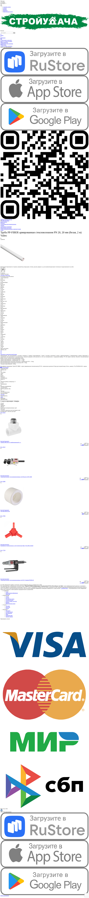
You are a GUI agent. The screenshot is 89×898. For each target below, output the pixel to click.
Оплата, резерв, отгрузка (11, 601)
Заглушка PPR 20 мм (5, 511)
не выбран (3, 2)
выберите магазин (5, 274)
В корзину (86, 445)
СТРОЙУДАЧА (64, 588)
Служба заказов (9, 612)
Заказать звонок (9, 616)
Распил (7, 608)
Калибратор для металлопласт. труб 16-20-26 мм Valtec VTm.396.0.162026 (17, 545)
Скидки (5, 8)
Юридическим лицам (8, 11)
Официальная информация (12, 593)
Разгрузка (8, 607)
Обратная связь (9, 615)
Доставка (8, 606)
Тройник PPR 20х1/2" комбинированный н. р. (11, 442)
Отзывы (15, 354)
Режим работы (4, 222)
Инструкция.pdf (4, 367)
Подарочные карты (10, 599)
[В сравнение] (44, 413)
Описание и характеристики (7, 354)
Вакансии (5, 10)
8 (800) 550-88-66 (5, 220)
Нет (1, 5)
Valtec (2, 397)
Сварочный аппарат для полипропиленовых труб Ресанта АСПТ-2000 (16, 476)
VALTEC (3, 394)
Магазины (8, 610)
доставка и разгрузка (5, 275)
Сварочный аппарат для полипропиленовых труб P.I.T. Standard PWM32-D (17, 580)
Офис (7, 614)
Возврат (5, 9)
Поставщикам (9, 613)
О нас (7, 591)
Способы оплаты (7, 7)
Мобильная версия (5, 895)
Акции (7, 596)
